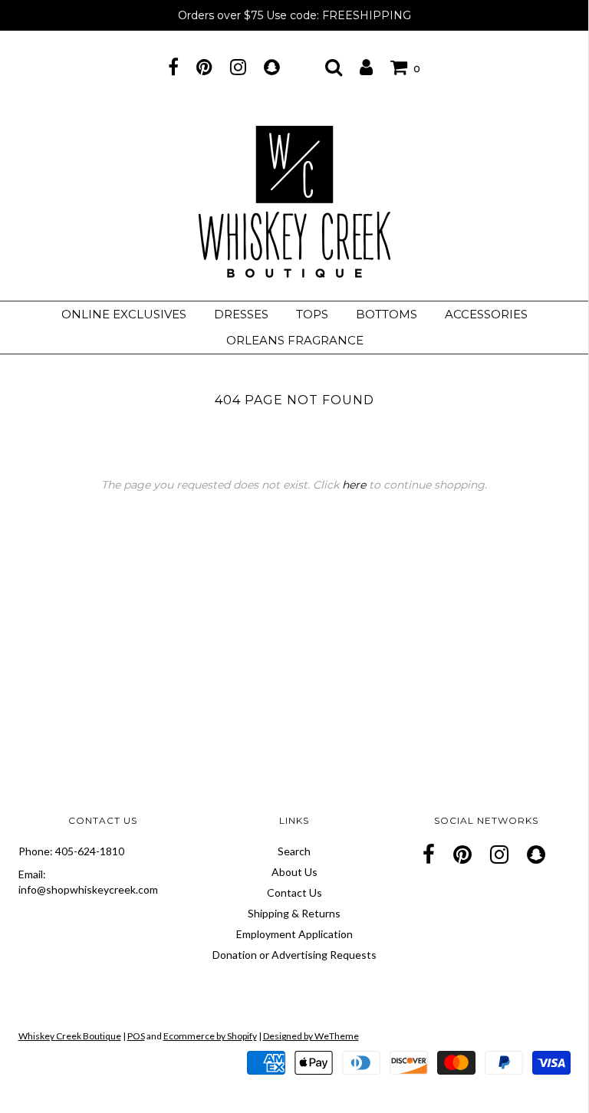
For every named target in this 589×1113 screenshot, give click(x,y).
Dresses (241, 314)
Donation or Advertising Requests (294, 954)
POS (136, 1036)
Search (294, 851)
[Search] (334, 67)
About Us (294, 871)
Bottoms (386, 314)
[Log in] (366, 67)
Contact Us (294, 892)
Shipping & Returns (294, 913)
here (354, 485)
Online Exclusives (123, 314)
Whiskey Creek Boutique (69, 1036)
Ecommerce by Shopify (210, 1036)
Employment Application (294, 933)
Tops (312, 314)
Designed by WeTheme (311, 1036)
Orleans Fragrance (295, 340)
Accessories (486, 314)
